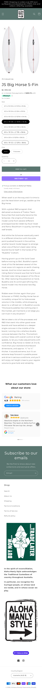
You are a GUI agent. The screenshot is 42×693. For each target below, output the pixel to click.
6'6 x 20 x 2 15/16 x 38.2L (15, 138)
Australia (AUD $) (19, 675)
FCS (6, 151)
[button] (2, 14)
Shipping (7, 501)
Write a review (12, 405)
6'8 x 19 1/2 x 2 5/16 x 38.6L (15, 143)
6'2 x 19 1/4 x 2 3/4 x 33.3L (16, 111)
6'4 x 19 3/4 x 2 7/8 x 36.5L (16, 127)
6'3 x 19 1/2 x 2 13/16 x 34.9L (16, 117)
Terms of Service (11, 511)
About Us (8, 496)
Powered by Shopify (29, 687)
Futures (18, 152)
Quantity (5, 156)
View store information (13, 191)
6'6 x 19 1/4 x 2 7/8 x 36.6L (15, 132)
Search (7, 491)
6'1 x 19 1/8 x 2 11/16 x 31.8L (16, 106)
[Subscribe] (35, 473)
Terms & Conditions (12, 506)
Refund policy (9, 516)
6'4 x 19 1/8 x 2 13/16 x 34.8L (15, 122)
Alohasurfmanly (16, 687)
